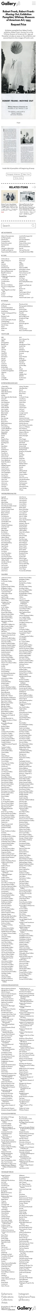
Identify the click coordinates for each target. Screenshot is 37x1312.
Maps (2, 330)
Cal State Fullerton (6, 1125)
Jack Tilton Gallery (6, 942)
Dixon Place (4, 1235)
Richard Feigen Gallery (25, 770)
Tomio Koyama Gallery (25, 902)
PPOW (21, 759)
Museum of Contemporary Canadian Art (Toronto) (26, 1019)
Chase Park (4, 1215)
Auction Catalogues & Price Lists (8, 313)
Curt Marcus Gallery (7, 771)
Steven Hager (23, 558)
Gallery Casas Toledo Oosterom (7, 871)
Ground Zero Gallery (7, 898)
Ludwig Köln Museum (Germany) (7, 1100)
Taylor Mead (22, 472)
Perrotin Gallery (23, 742)
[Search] (18, 226)
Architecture (4, 266)
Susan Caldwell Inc (24, 869)
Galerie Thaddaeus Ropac (8, 860)
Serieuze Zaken (23, 822)
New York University (7, 1162)
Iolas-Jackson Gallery (7, 929)
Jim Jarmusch (5, 567)
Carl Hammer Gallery (7, 735)
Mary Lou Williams (24, 427)
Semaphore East (23, 815)
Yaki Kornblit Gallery (25, 968)
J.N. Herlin (4, 935)
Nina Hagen (22, 439)
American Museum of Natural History (7, 996)
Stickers (21, 327)
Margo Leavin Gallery (25, 646)
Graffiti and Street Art (7, 250)
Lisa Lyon (21, 409)
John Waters (4, 488)
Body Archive (5, 1194)
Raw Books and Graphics (26, 1215)
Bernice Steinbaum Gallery (8, 699)
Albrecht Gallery (5, 619)
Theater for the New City (26, 1265)
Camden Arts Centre (7, 1012)
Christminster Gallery (7, 757)
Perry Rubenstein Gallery (26, 744)
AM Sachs (4, 631)
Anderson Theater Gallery (8, 645)
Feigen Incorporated (7, 824)
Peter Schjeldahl (23, 541)
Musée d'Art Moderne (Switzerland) (25, 1043)
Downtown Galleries (7, 285)
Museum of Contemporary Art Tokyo (26, 1016)
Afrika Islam (4, 393)
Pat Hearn (22, 534)
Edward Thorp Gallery (7, 803)
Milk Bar (21, 342)
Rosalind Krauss (23, 553)
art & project (4, 664)
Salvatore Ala (23, 801)
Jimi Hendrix (4, 476)
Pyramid (21, 353)
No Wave (22, 278)
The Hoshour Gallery (25, 878)
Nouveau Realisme (24, 239)
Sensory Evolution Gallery (26, 818)
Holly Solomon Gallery (7, 921)
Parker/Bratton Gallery (25, 730)
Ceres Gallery (5, 752)
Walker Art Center (24, 1108)
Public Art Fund (23, 1070)
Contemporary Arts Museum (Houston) (7, 1031)
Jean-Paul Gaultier (6, 556)
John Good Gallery (6, 963)
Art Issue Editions (6, 669)
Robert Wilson (23, 548)
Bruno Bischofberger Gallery (6, 723)
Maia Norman (23, 514)
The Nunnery (22, 879)
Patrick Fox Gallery (24, 733)
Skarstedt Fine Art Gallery (26, 836)
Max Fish (21, 666)
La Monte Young (23, 397)
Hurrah (3, 362)
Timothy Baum (23, 565)
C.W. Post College (6, 1123)
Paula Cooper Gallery (25, 740)
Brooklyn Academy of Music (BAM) (9, 720)
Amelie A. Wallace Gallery (8, 633)
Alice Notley (4, 502)
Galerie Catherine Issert (7, 854)
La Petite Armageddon (7, 370)
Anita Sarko (4, 400)
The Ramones (23, 481)
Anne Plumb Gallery (6, 655)
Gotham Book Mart (6, 1265)
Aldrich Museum (5, 992)
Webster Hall (22, 374)
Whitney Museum (18, 178)
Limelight (3, 377)
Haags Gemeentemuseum (8, 1064)
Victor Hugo (22, 569)
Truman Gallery (23, 908)
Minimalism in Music (24, 269)
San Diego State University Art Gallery (26, 1122)
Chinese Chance (5, 1216)
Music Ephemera (23, 271)
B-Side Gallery (5, 683)
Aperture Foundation (7, 1002)
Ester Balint (4, 446)
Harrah (3, 358)
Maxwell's (22, 341)
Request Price (18, 24)
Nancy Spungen (23, 435)
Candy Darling (5, 427)
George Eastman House (8, 1056)
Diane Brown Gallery (7, 789)
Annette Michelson (6, 507)
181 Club (3, 339)
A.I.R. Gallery (5, 607)
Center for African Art (7, 1019)
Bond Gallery (5, 709)
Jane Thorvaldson (6, 553)
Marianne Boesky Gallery (26, 650)
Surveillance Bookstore (25, 1239)
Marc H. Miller (23, 516)
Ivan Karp (4, 551)
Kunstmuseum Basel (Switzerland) (6, 1090)
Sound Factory (23, 1234)
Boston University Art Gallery (7, 1121)
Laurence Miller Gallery (25, 607)
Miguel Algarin (23, 528)
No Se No (22, 710)
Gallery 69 (4, 869)
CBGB (3, 348)
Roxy (20, 355)
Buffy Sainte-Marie (6, 423)
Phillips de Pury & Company (26, 1068)
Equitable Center (6, 1242)
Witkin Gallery (23, 955)
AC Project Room (6, 610)
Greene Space (5, 1268)
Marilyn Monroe (23, 423)
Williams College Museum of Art (26, 1165)
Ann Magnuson (5, 402)
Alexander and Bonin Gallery (7, 621)
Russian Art (22, 288)
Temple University (24, 1132)
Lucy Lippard (22, 512)
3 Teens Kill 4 (4, 386)
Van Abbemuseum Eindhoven (24, 1102)
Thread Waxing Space (25, 1267)
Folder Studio (11, 1309)
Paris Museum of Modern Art (26, 1060)
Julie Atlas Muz (23, 388)
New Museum (23, 1051)
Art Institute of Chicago (7, 1117)
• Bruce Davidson (24, 211)
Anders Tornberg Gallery (8, 643)
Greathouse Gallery (6, 893)
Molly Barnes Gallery (25, 686)
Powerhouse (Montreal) (25, 1206)
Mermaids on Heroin (25, 430)
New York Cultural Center (26, 1053)
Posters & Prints (23, 311)
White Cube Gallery (24, 948)
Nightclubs (22, 276)
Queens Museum (23, 1072)
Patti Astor (22, 537)
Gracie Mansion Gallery (8, 889)
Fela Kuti (3, 448)
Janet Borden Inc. (6, 945)
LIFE (2, 374)
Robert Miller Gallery (25, 780)
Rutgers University (24, 1120)
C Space (3, 1201)
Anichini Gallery (5, 654)
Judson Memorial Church (8, 1279)
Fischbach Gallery (6, 827)
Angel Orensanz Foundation (5, 1176)
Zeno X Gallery (23, 977)
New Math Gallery (24, 707)
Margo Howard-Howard (26, 420)
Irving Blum (4, 548)
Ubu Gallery (22, 914)
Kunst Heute (4, 1282)
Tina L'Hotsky (23, 488)
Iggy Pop (3, 463)
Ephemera (6, 1293)
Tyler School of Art (24, 1140)
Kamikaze (4, 365)
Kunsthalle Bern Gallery (25, 593)
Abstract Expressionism (7, 236)
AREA (2, 341)
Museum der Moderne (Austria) (25, 1003)
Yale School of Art (24, 1168)
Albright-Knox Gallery (7, 990)
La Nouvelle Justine (6, 369)
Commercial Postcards (7, 323)
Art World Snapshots (7, 307)
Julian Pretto (4, 975)
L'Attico (21, 597)
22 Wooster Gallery (6, 581)
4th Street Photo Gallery (8, 598)
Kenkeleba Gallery (24, 579)
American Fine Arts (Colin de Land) (8, 635)
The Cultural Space (24, 1244)
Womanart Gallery (24, 961)
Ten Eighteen (22, 360)
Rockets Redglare (24, 448)
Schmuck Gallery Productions (23, 809)
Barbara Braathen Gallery (8, 687)
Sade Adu (22, 458)
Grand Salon (4, 891)
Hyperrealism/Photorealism (9, 252)
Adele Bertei (4, 390)
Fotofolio (3, 832)
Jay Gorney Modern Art (8, 952)
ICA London (4, 1071)
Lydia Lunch (22, 414)
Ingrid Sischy (4, 546)
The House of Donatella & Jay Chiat (26, 1252)
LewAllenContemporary (25, 622)
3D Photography (5, 304)
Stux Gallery (22, 867)
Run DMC (21, 455)
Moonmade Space (24, 1177)
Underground (23, 370)
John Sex (3, 486)
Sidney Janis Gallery (24, 829)
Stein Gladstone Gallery (25, 858)
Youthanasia (22, 377)
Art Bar (3, 666)
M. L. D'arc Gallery (24, 641)
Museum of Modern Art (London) (25, 1026)
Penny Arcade (23, 444)
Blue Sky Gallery (5, 706)
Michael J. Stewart (24, 523)
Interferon (4, 1275)
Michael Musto (23, 525)
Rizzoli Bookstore (24, 1220)
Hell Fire (3, 360)
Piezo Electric (22, 756)
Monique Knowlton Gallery (26, 690)
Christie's (3, 1029)
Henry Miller (4, 544)
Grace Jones (4, 456)
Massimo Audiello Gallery (26, 660)
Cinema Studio (5, 1218)
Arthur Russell (5, 407)
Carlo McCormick (6, 518)
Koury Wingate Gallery (25, 590)
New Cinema (22, 1182)
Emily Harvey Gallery (7, 811)
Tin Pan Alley (22, 365)
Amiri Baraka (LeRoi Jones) (8, 506)
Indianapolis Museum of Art (9, 1073)
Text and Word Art (24, 250)
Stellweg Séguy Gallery (25, 862)
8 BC (2, 337)
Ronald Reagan (23, 551)
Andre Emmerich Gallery (8, 647)
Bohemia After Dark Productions (6, 1196)
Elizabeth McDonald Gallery (7, 809)
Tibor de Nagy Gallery (25, 896)
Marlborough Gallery (25, 655)
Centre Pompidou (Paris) (8, 1027)
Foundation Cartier (6, 1052)
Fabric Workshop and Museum (7, 1044)
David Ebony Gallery (7, 780)
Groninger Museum (6, 1057)
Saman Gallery (23, 803)
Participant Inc (23, 1196)
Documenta (4, 1236)
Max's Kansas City (24, 339)
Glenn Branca (5, 455)
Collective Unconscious (7, 1230)
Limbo (3, 376)
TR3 (20, 367)
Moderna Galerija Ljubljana (24, 682)
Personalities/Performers (26, 281)
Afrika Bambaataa (6, 391)
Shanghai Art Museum (25, 1083)
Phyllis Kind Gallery (24, 752)
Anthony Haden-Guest (7, 509)
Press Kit (21, 313)
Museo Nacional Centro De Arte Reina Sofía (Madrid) (26, 996)
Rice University (23, 1117)
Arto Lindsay (4, 409)
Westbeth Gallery (24, 946)
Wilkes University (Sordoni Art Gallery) (26, 1162)
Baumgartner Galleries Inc (8, 697)
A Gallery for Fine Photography (6, 602)
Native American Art (25, 273)
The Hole (21, 1250)
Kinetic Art (4, 328)
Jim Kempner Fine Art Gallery (7, 958)
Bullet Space (4, 1199)
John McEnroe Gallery (7, 964)
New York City (23, 274)
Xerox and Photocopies (25, 330)
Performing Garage (24, 1201)
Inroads (3, 1273)
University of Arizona (25, 1142)
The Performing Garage (25, 1258)
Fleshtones (4, 451)
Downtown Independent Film (8, 287)
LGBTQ (21, 264)
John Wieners (23, 500)
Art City (3, 668)
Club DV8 (4, 353)
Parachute (22, 1194)
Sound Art (22, 321)
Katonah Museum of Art (7, 1083)
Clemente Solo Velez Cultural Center (7, 1222)
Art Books (4, 306)
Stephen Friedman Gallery (26, 864)
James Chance (5, 469)
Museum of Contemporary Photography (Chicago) (26, 1022)
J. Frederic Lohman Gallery (8, 933)
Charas (3, 754)
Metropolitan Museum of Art (8, 1105)
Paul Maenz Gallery (24, 738)
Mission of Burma (24, 432)
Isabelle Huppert (6, 465)
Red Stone (22, 1219)
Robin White (22, 549)
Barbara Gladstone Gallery (9, 688)
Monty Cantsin (23, 434)
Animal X (3, 399)
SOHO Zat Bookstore (25, 1232)
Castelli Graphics (6, 742)
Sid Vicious (22, 460)
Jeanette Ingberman (7, 558)
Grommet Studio (6, 896)
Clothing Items (5, 321)
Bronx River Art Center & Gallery (8, 715)
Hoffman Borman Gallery (8, 919)
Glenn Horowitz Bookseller (8, 1263)
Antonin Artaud (5, 511)
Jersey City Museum (6, 1081)
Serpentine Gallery (24, 824)
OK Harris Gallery (24, 719)
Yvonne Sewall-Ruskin (25, 570)
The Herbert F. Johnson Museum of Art (25, 1136)
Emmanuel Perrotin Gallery (8, 813)
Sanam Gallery (23, 805)
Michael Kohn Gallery (25, 671)
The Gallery (22, 876)
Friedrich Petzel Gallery (7, 843)
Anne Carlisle (5, 404)
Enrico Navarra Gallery (7, 815)
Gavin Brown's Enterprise (8, 882)
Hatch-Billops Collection (7, 1272)
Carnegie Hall (5, 1204)
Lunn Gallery (22, 638)
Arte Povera (4, 239)
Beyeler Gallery (5, 704)
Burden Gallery (5, 726)
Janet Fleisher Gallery (7, 947)
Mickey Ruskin (23, 527)
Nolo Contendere (24, 714)
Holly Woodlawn (6, 462)
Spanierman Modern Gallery (25, 845)
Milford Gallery (23, 674)
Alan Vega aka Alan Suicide (9, 397)
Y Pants (21, 490)
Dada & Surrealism (6, 243)
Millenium (21, 1175)
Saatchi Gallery (23, 796)
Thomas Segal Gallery (25, 892)
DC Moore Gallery (6, 785)
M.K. (20, 337)
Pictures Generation (24, 246)
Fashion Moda (5, 820)
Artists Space (4, 680)
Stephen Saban (23, 463)
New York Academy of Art (8, 1160)
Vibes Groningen (23, 1281)
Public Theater (23, 1213)
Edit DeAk (4, 528)
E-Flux (3, 798)
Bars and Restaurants (7, 271)
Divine (3, 435)
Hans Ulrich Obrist (6, 539)
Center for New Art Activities (6, 1207)
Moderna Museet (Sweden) (8, 1110)
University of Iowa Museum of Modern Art (26, 1147)
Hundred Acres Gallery (7, 928)
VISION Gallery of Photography (24, 928)
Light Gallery (22, 624)
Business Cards (5, 316)
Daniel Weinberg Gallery (8, 778)
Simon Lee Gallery (24, 832)
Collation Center (5, 1225)
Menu (34, 3)
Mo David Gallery (24, 679)
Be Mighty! (4, 1191)
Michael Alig (22, 521)
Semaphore (22, 813)
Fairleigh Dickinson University (6, 1134)
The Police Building (24, 1260)
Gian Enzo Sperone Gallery (9, 886)
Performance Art (23, 245)
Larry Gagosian (23, 511)
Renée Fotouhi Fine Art (25, 766)
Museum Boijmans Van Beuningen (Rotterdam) (26, 1000)
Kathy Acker (22, 507)
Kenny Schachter (23, 509)
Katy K (21, 390)
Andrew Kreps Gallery (7, 650)
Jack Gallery (4, 938)
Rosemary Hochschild (25, 451)
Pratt (2, 1168)
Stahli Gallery (23, 853)
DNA (2, 437)
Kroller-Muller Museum (7, 1085)
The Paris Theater (24, 1256)
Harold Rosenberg (6, 542)
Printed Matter (23, 1210)
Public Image (22, 1212)
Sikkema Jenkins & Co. (25, 831)
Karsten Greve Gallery (25, 577)
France (3, 295)
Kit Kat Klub (4, 367)
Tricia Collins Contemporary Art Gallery (27, 906)
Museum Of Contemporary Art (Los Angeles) (26, 1013)
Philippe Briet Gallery (25, 747)
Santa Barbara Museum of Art (26, 1080)
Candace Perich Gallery (7, 731)
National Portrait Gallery (26, 697)
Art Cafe (3, 1182)
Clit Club (3, 349)
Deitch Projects (5, 787)
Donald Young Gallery (7, 792)
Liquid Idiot (22, 406)
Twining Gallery (23, 910)
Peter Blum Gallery (24, 745)
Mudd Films (22, 1179)
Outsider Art (22, 241)
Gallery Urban (5, 877)
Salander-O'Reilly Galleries (26, 799)
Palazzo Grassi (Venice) (25, 1058)
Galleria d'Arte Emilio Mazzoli (7, 863)
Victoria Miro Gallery (25, 925)
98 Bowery (24, 1299)
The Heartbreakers (24, 479)
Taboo (21, 469)
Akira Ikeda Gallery (6, 616)
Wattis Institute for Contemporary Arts (25, 1157)
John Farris (4, 570)
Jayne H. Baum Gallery (7, 954)
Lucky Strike (4, 379)
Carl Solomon (5, 516)
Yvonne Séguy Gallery (25, 974)
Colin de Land (5, 527)
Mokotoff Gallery (24, 684)
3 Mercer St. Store (6, 577)
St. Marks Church (24, 1236)
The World (22, 363)
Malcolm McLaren (24, 418)
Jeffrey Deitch (5, 560)
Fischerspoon (5, 449)
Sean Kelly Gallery (24, 811)
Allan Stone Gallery (6, 628)
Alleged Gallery (5, 629)
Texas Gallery (23, 871)
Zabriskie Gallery (24, 975)
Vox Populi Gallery (24, 934)
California (4, 274)
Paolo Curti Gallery (24, 728)
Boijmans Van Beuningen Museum (8, 1006)
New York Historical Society (26, 1055)
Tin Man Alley (23, 900)
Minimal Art (22, 238)
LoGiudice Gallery (24, 629)
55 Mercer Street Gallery (8, 586)
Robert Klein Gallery (24, 778)
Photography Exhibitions (13, 174)
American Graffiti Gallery (8, 638)
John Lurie (4, 483)
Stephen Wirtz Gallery (25, 865)
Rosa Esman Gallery (24, 789)
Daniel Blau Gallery (6, 777)
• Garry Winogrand (24, 213)
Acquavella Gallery (6, 612)
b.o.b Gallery (5, 685)
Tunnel (21, 369)
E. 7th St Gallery (5, 799)
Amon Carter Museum (7, 998)
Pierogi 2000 (22, 754)
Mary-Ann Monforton (25, 520)
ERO (2, 1244)
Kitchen (3, 1280)
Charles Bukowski (6, 521)
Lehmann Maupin (24, 610)
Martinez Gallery (24, 657)
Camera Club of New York (8, 1014)
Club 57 (3, 351)
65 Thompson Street (6, 590)
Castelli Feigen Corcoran (8, 740)
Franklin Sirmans (5, 535)
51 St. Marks (4, 584)
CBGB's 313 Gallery (6, 749)
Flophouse (4, 1252)
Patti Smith (22, 442)
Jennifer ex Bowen (6, 562)
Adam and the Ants (6, 388)
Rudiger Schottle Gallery (26, 792)
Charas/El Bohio (5, 1211)
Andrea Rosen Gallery (7, 648)
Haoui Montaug (5, 541)
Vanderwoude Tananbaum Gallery (26, 923)
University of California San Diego (26, 1144)
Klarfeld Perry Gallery (25, 583)
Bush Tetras (4, 425)
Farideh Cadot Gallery (7, 818)
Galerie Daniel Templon (7, 857)
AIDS (2, 262)
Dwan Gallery (5, 796)
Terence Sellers (23, 474)
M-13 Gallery (22, 639)
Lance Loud (22, 400)
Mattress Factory (23, 664)
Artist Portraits (5, 267)
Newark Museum (24, 1057)
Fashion (3, 293)
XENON (21, 376)
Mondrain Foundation (25, 991)
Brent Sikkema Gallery (7, 711)
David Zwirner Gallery (7, 784)
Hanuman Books (5, 1270)
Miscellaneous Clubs (24, 344)
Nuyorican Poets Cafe (25, 1189)
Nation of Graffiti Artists (25, 1180)
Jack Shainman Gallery (7, 940)
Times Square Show (24, 294)
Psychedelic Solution (24, 761)
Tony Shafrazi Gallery (25, 903)
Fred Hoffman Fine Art (7, 840)
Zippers (21, 379)
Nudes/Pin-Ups (23, 280)
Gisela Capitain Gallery (7, 888)
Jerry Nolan (4, 474)
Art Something (5, 671)
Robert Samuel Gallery (25, 782)
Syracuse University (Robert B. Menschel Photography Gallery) (26, 1128)
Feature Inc (4, 822)
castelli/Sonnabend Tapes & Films (9, 744)
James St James (5, 470)
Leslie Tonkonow (23, 620)
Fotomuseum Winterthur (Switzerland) (8, 1049)
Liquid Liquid (22, 407)
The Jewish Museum (24, 1100)
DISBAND (4, 434)
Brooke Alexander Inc (7, 718)
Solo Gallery (22, 841)
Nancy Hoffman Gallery (26, 695)
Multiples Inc (22, 691)
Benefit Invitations (6, 273)
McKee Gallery (23, 669)
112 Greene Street (6, 591)
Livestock (21, 627)
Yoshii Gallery (23, 970)
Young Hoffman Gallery (25, 972)
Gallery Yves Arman (6, 879)
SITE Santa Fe (23, 1085)
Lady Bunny (22, 399)
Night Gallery (23, 709)
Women (21, 295)
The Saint (21, 362)
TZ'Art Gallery (23, 912)
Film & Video (4, 325)
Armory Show (5, 1004)
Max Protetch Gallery (25, 667)
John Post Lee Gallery (7, 966)
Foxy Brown (4, 453)
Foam (3, 829)
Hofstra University (6, 1145)
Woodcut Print (23, 329)
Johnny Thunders (23, 386)
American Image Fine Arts (8, 640)
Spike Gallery (23, 850)
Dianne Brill (4, 432)
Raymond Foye (23, 544)
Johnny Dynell (5, 490)
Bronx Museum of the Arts (8, 1009)
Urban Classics (23, 917)
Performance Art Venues (25, 1198)
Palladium (22, 349)
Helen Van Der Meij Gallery (8, 916)
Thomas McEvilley (24, 563)
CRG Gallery (4, 770)
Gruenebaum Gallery (7, 900)
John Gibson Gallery (7, 961)
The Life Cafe (22, 1255)
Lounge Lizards (23, 413)
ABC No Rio (4, 609)
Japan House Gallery (7, 950)
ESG (2, 444)
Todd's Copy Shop (24, 1269)
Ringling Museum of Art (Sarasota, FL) (25, 1074)
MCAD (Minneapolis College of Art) (7, 1154)
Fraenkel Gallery (6, 834)
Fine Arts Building (6, 825)
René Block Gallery (24, 764)
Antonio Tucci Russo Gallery (9, 662)
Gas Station (22, 259)
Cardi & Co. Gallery (6, 733)
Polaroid (21, 307)
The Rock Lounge (24, 1262)
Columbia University (6, 1132)
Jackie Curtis (4, 467)
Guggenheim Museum (7, 1061)
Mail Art (21, 266)
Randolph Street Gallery (26, 763)
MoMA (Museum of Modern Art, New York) (26, 989)
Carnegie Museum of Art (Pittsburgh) (8, 1016)
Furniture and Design (7, 296)
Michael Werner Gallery (25, 673)
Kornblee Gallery (24, 588)
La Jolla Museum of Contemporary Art (7, 1095)
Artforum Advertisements (8, 309)
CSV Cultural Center (6, 1036)
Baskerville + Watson (7, 695)
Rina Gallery (22, 775)
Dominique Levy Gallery (8, 791)
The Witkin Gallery (24, 885)
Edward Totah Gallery (7, 805)
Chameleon (4, 1209)
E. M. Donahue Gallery (7, 801)
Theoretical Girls (23, 486)
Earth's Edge (4, 1238)
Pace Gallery (22, 723)
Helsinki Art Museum (7, 1066)
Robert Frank (26, 174)
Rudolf (21, 453)
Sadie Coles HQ (23, 798)
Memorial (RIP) (23, 267)
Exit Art (3, 1245)
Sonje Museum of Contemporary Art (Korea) (25, 1088)
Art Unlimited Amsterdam (8, 673)
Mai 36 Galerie (23, 643)
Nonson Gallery (23, 716)
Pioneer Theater (23, 1203)
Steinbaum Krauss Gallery (26, 860)
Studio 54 (21, 358)
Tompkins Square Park (25, 1270)
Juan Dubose (22, 506)
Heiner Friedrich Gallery (8, 912)
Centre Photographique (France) (7, 1024)
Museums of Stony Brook (26, 1038)
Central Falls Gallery (7, 750)
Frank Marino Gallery (7, 838)
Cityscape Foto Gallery (7, 763)
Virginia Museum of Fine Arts (25, 1105)
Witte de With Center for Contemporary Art (26, 957)
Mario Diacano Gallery (25, 652)
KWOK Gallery (23, 595)
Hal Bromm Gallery (6, 902)
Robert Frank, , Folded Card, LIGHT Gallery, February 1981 (9, 205)
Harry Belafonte (5, 460)
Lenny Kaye (22, 402)
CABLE (3, 730)
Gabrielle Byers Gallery (7, 850)
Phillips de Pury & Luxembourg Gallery (25, 749)
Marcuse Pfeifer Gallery (25, 645)
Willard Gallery (23, 951)
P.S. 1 (20, 721)
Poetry (21, 283)
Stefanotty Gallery (24, 857)
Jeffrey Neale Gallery (7, 956)
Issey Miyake (4, 549)
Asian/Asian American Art (8, 269)
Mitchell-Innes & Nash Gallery (25, 677)
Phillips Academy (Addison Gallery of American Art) (8, 1166)
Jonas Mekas (22, 504)
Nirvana (21, 348)
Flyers (3, 326)
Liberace (21, 404)
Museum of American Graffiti (25, 1006)
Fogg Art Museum (6, 1047)
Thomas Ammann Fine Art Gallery (26, 887)
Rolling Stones (23, 449)
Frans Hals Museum (6, 1054)
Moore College (5, 1158)
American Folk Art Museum (8, 994)
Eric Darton (4, 532)
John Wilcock (23, 502)
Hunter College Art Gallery (8, 1146)
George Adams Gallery (7, 884)
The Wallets (22, 484)
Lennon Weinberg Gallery (26, 615)
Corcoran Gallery (6, 768)
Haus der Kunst (5, 907)
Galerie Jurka (5, 859)
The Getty (22, 1098)
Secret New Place (24, 1225)
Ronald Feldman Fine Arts (26, 787)
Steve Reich (22, 465)
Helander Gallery (6, 914)
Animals (3, 264)
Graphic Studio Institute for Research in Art (8, 1142)
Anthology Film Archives (8, 1180)
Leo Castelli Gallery (24, 617)
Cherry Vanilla (5, 430)
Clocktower (4, 766)
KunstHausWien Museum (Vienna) (8, 1087)
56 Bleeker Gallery (6, 588)
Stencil (21, 325)
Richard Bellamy (23, 768)
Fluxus (3, 246)
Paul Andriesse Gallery (25, 735)
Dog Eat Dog (4, 439)
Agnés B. (3, 497)
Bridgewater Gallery (7, 713)
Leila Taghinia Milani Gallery (25, 612)
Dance (3, 283)
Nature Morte (23, 698)
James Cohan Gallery (7, 944)
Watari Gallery (23, 944)
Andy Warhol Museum (7, 1000)
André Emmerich (5, 652)
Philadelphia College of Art (8, 1163)
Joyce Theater (5, 1277)
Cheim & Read (5, 756)
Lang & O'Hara (23, 605)
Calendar (4, 318)
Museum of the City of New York (26, 1035)
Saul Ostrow (22, 555)
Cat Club (3, 346)
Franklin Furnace (6, 1258)
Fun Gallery (4, 846)
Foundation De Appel (7, 1256)
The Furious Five (23, 477)
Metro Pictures (5, 1286)
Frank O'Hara (5, 534)
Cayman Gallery (6, 747)
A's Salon (3, 605)
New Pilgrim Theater (24, 1184)
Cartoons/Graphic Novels (8, 319)
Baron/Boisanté (5, 692)
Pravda (21, 1208)
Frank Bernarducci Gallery (8, 836)
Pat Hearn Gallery (24, 731)
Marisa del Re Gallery (25, 653)
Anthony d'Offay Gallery (8, 659)
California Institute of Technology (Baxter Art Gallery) (8, 1128)
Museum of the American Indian (26, 1032)
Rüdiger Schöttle (23, 794)
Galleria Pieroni (5, 865)
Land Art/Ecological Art (25, 236)
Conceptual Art (5, 241)
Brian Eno (4, 420)
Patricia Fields (23, 535)
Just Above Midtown (7, 978)
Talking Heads (23, 470)
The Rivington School (25, 292)
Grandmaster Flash (6, 458)
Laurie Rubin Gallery (25, 608)
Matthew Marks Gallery (25, 662)
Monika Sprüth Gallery (25, 688)
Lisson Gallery (23, 626)
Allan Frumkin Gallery (7, 626)
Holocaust (22, 260)
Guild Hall (4, 1063)
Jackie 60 (4, 363)
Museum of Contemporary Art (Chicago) (26, 1010)
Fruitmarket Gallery (6, 845)
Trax (20, 1274)
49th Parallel (4, 597)
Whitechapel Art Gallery (26, 949)
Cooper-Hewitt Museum (8, 1034)
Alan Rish (3, 500)
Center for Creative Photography (6, 1021)
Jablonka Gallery (6, 936)
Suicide (21, 467)
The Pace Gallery (24, 883)
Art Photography (6, 238)
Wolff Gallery (23, 960)
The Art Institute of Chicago (26, 1133)
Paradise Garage (24, 351)
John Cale (4, 479)
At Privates (4, 1187)
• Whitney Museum (27, 214)
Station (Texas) (23, 1237)
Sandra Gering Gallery (25, 806)
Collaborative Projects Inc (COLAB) (8, 277)
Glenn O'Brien (5, 537)
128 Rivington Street (6, 593)
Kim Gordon (22, 391)
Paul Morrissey (23, 539)
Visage (21, 372)
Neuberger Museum (24, 1050)
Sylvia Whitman (23, 562)
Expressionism (5, 245)
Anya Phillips (4, 406)
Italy (20, 262)
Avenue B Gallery (6, 681)
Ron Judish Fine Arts (24, 785)
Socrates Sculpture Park (25, 1227)
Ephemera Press (26, 1296)
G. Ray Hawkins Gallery (8, 848)
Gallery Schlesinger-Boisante (6, 874)
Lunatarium (4, 1284)
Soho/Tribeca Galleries (25, 840)
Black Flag (4, 414)
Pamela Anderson (24, 441)
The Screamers (23, 483)
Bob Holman (4, 514)
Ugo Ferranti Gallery (25, 915)
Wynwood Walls (23, 963)
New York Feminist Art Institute (25, 1186)
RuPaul (21, 456)
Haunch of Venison (6, 905)
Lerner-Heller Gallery (25, 619)
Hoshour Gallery (6, 923)
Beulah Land (4, 344)
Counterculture (5, 281)
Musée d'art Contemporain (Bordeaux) (26, 1040)
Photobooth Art (23, 304)
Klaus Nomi (22, 393)
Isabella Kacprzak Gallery (8, 931)
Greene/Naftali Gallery (7, 895)
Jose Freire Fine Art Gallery (8, 971)
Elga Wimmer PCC (6, 806)
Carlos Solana (5, 520)
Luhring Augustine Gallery (26, 636)
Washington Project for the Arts (26, 1283)
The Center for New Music (26, 1243)
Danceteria (4, 356)
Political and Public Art (25, 285)
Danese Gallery (5, 775)
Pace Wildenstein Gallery (26, 724)
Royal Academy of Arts (25, 1118)
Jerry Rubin (4, 563)
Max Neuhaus (23, 428)
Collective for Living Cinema (6, 1227)
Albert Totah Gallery (7, 617)
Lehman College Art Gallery (6, 1149)
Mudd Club (22, 346)
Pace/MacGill (23, 726)
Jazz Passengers (5, 472)
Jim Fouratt (4, 565)
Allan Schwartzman (6, 504)
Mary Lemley (22, 518)
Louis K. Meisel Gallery (25, 631)
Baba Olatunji (5, 411)
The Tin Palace (23, 1263)
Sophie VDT (22, 556)
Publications (7, 1296)
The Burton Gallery (24, 873)
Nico (20, 437)
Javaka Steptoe (5, 555)
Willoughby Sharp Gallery (26, 953)
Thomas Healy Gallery (25, 890)
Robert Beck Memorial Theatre (25, 1223)
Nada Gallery (23, 693)
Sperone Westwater (24, 848)
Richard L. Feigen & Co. (25, 773)
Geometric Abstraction (7, 248)
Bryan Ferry (4, 421)
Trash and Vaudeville (25, 1272)
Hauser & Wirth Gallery (7, 909)
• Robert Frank (12, 210)
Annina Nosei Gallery (7, 657)
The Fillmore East (23, 1246)
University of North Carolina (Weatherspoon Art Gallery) (26, 1153)
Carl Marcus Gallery (7, 737)
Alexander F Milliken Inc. (8, 624)
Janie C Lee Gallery (6, 949)
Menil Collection (5, 1103)
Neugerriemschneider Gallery (25, 704)
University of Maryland (25, 1150)
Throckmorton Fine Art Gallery (25, 894)
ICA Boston (4, 1070)
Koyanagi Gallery (24, 591)
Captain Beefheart (6, 428)
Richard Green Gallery (25, 771)
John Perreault (23, 498)
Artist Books (4, 311)
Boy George (4, 418)
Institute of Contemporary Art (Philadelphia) (8, 1075)
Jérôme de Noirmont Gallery (7, 980)
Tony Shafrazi (23, 567)
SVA (20, 1125)
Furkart (3, 1261)
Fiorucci (3, 1251)
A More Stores (5, 259)
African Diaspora (6, 260)
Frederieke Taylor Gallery (8, 841)
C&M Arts (4, 1203)
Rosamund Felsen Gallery (26, 791)
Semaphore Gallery (24, 817)
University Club (23, 1276)
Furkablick (4, 1259)
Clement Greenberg (6, 525)
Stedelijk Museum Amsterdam (24, 1093)
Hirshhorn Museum (6, 1068)
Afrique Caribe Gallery (7, 614)
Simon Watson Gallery (25, 834)
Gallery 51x (4, 867)
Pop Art (21, 248)
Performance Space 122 (25, 1199)
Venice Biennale (23, 1279)
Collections (6, 1299)
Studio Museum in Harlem (26, 1096)
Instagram (23, 1293)
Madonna (22, 416)
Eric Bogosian (5, 442)
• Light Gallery (5, 209)
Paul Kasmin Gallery (24, 737)
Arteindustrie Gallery (7, 678)
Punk (20, 287)
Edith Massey (5, 441)
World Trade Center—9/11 (26, 297)
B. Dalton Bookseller (6, 1189)
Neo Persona (22, 702)
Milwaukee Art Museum (7, 1108)
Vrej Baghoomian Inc (25, 937)
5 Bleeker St (4, 579)
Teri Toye (21, 476)
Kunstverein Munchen (7, 1093)
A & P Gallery (5, 600)
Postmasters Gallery (24, 757)
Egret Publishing (5, 1240)
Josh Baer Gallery (6, 973)
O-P (20, 1191)
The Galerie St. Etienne (25, 874)
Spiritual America (24, 851)
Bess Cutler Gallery (6, 701)
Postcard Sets (22, 309)
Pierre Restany (23, 542)
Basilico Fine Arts (5, 694)
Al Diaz (3, 395)
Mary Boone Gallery (24, 659)
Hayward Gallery (6, 911)
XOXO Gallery (23, 967)
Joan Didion (4, 569)
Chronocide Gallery (6, 759)
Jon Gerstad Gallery (7, 969)
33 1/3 (2, 583)
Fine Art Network (6, 1249)
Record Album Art (24, 316)
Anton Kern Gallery (6, 661)
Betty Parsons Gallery (7, 702)
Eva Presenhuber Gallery (8, 817)
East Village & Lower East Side (8, 290)
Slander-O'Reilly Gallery (26, 838)
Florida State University (7, 1140)
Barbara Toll (4, 690)
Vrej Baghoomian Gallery (26, 935)
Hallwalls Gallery (6, 903)
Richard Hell (22, 446)
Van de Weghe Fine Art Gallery (25, 919)
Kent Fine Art (22, 581)
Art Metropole (5, 1185)
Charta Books (5, 1213)
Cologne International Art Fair (8, 1232)
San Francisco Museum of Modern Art (26, 1077)
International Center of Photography (7, 1079)
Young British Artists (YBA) (26, 252)
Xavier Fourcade (23, 965)
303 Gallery (4, 595)
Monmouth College (6, 1156)
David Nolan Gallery (7, 782)
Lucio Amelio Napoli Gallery (24, 633)
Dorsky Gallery (5, 794)
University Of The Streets (26, 1277)
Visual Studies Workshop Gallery (26, 931)
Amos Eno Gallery (6, 641)
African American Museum (8, 988)
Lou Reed (21, 411)
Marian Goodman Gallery (26, 648)
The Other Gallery (24, 881)
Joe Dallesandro (5, 477)
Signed (21, 320)
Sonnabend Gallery (24, 843)
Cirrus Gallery (5, 761)
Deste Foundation (6, 1037)
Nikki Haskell (22, 530)
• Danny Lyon (32, 211)
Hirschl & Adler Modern (7, 917)
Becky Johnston (5, 512)
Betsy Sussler (4, 413)
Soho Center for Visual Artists (25, 1229)
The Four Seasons (24, 1248)
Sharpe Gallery (23, 825)
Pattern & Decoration (25, 243)
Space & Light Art (24, 323)
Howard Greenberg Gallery (6, 925)
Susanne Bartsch (23, 560)
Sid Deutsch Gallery (24, 827)
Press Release (22, 314)
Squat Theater (23, 356)
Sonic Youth (22, 462)
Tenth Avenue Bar (24, 1241)
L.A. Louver (22, 598)
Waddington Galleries (25, 939)
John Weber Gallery (7, 968)
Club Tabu (4, 355)
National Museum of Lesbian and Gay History (26, 1047)
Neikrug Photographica (25, 700)
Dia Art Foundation (6, 1039)
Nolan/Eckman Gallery (25, 712)
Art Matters (4, 1184)
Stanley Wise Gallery (25, 855)
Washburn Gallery (24, 942)
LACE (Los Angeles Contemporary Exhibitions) (24, 602)
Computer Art (5, 279)
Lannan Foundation (6, 1098)
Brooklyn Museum (6, 1010)
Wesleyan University (24, 1160)
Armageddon (5, 342)
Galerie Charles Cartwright (8, 855)
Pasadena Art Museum (25, 1063)
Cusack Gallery (5, 773)
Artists (4, 1302)
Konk (20, 395)
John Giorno (22, 497)
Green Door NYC (6, 1266)
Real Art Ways (23, 1217)
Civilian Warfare (5, 764)
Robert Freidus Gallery (25, 777)
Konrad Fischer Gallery (25, 586)
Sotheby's (21, 1091)
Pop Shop (21, 1205)
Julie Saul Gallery (6, 977)
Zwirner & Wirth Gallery (25, 979)
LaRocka (3, 372)
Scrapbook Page (23, 318)
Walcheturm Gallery (24, 941)
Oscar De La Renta (24, 532)
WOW (21, 1286)
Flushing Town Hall (6, 1254)
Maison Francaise (6, 1151)
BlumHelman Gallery (7, 708)
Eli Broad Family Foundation (5, 1041)
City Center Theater (6, 1220)
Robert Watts (22, 546)
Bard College (5, 1118)
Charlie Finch (4, 523)
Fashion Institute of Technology (6, 1137)
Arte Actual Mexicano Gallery (7, 675)
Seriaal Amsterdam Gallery (26, 820)
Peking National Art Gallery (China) (27, 1065)
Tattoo (21, 290)
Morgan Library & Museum (26, 993)
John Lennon (4, 481)
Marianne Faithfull (24, 421)
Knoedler (21, 584)
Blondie (3, 416)
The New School (23, 1138)
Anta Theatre (5, 1178)
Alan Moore (4, 498)
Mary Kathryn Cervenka (26, 425)
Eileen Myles (4, 530)
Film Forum (4, 1247)
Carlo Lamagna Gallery (8, 738)
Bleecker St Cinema (6, 1192)
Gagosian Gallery (6, 852)
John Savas (4, 484)
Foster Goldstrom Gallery (8, 831)
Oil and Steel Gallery (25, 717)
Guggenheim (5, 1059)
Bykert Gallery (5, 728)
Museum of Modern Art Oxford (25, 1029)
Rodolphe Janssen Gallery (26, 784)
